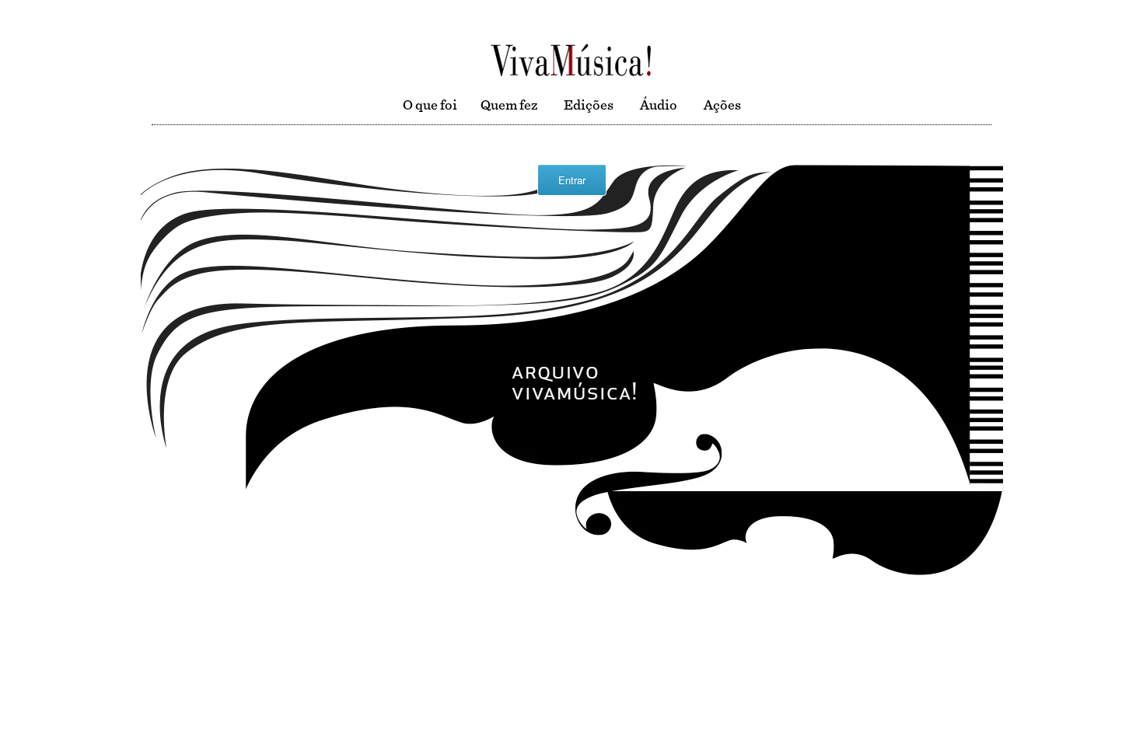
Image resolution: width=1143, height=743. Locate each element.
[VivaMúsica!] (571, 59)
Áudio (658, 106)
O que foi (430, 106)
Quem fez (509, 106)
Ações (722, 106)
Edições (588, 106)
